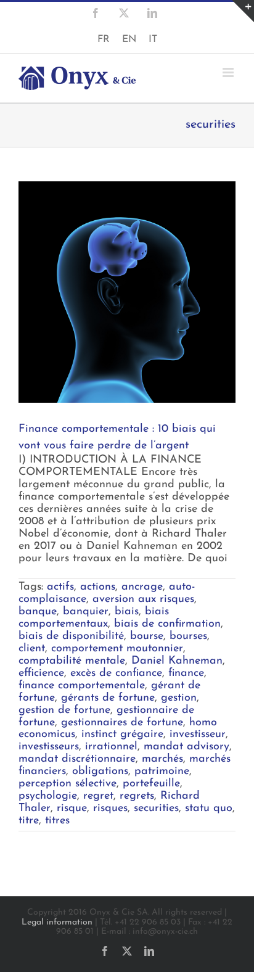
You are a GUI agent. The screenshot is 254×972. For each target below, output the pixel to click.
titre (28, 820)
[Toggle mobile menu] (229, 72)
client (31, 648)
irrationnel (111, 746)
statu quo (208, 808)
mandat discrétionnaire (77, 759)
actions (97, 587)
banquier (86, 611)
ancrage (142, 587)
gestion (179, 698)
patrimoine (161, 771)
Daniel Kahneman (177, 661)
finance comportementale (81, 685)
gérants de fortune (108, 698)
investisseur (198, 734)
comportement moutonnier (117, 648)
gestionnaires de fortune (122, 722)
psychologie (47, 796)
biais (127, 611)
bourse (146, 636)
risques (110, 808)
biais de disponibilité (71, 636)
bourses (188, 636)
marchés (162, 759)
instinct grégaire (122, 734)
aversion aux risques (143, 599)
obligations (100, 771)
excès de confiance (116, 673)
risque (72, 808)
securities (156, 808)
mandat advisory (186, 746)
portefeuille (151, 783)
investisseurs (48, 746)
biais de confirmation (167, 624)
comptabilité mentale (71, 661)
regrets (137, 796)
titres (57, 820)
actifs (60, 587)
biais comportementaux (93, 618)
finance (186, 673)
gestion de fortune (64, 710)
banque (37, 611)
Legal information (57, 922)
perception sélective (67, 783)
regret (98, 796)
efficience (41, 673)
